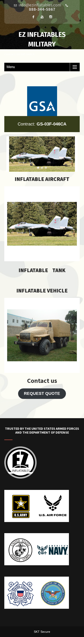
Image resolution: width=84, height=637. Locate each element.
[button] (38, 168)
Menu (10, 67)
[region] (42, 154)
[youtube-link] (42, 17)
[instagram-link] (50, 17)
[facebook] (33, 17)
